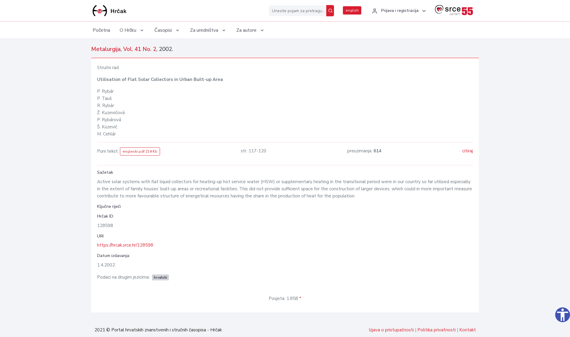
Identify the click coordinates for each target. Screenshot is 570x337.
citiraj (467, 151)
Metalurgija (106, 49)
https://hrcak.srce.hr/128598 (125, 245)
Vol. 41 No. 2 (139, 49)
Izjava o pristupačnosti (391, 330)
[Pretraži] (330, 10)
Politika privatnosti (436, 330)
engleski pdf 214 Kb (140, 151)
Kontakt (467, 330)
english (352, 10)
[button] (398, 11)
